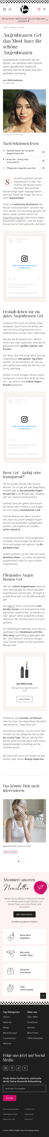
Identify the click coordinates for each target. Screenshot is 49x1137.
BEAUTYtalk (32, 1032)
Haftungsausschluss (10, 1114)
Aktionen (7, 1043)
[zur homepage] (24, 9)
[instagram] (5, 1068)
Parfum (6, 1017)
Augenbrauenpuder (13, 217)
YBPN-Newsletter (35, 1038)
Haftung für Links (9, 1119)
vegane (11, 605)
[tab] (18, 861)
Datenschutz (28, 1114)
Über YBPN (32, 1017)
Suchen (9, 1098)
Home (5, 28)
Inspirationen (9, 1038)
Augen (21, 28)
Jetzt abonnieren (24, 914)
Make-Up (7, 1022)
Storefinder (32, 1022)
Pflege (6, 1027)
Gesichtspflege (10, 852)
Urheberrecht (29, 1109)
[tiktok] (18, 1068)
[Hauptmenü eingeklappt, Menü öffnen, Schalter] (4, 9)
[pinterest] (25, 1068)
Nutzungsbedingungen (11, 1109)
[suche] (10, 9)
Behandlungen (10, 1032)
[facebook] (12, 1068)
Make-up (13, 28)
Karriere (31, 1027)
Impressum (28, 1119)
